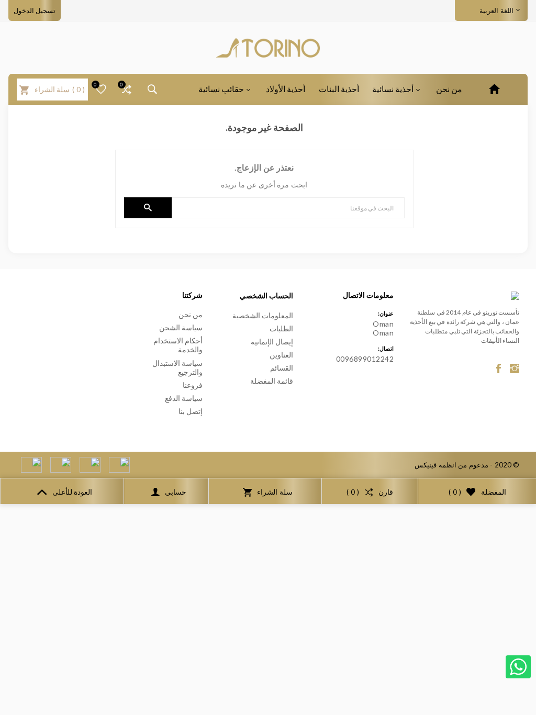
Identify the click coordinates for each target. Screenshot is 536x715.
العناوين (281, 354)
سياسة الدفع (184, 398)
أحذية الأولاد (285, 89)
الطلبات (281, 328)
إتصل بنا (190, 411)
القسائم (281, 367)
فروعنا (193, 385)
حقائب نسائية (221, 89)
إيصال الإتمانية (272, 341)
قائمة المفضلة (272, 380)
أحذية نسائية (393, 89)
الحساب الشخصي (267, 295)
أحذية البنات (339, 89)
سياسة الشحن (181, 327)
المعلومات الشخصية (263, 315)
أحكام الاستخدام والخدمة (178, 345)
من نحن (449, 89)
